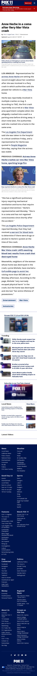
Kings (18, 494)
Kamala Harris (21, 573)
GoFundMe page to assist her (15, 271)
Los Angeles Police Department (20, 225)
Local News (6, 404)
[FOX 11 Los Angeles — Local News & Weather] (7, 3)
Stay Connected (6, 560)
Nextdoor (4, 573)
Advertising (5, 626)
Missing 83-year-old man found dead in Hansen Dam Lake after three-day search (23, 349)
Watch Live (28, 3)
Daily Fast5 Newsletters (5, 585)
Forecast (19, 451)
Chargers (19, 480)
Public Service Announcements (7, 633)
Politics (4, 467)
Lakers (19, 483)
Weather (20, 448)
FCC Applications (7, 630)
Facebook (5, 564)
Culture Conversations (6, 549)
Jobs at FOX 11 (6, 623)
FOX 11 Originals (7, 514)
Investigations (6, 546)
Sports (20, 476)
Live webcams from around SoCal (23, 525)
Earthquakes (21, 460)
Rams (18, 478)
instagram (18, 655)
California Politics (22, 562)
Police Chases (6, 456)
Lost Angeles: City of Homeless (7, 526)
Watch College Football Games (22, 618)
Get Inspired (5, 541)
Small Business (6, 596)
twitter (14, 655)
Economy (4, 593)
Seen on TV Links (7, 487)
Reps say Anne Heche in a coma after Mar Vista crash (18, 187)
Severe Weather (22, 466)
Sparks (19, 507)
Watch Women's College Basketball (22, 636)
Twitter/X (4, 575)
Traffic (19, 453)
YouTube (4, 571)
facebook (11, 655)
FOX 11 (17, 34)
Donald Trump (21, 566)
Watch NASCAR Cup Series (23, 624)
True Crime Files (6, 523)
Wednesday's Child (7, 521)
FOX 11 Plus (5, 638)
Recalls (4, 465)
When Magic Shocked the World (7, 534)
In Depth (4, 519)
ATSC (3, 636)
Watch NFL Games (23, 615)
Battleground (21, 575)
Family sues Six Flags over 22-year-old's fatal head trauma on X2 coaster (23, 358)
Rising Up (4, 544)
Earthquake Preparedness (21, 463)
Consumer (5, 462)
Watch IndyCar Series (21, 628)
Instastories (8, 306)
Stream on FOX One (21, 611)
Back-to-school (6, 485)
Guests (4, 478)
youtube (22, 655)
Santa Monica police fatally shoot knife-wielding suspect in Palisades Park (23, 374)
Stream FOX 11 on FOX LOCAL (22, 515)
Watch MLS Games (23, 643)
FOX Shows (5, 621)
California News (6, 453)
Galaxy (19, 505)
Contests (4, 613)
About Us (5, 610)
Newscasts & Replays (21, 519)
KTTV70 (4, 554)
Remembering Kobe (8, 552)
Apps (18, 522)
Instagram (5, 566)
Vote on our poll (6, 489)
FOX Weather (21, 471)
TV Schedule (5, 619)
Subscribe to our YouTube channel (17, 383)
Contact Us (5, 641)
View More (30, 404)
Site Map (4, 645)
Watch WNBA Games (21, 640)
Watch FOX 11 (23, 512)
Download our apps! (8, 580)
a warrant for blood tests (21, 232)
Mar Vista (27, 89)
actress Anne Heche (11, 76)
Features (5, 512)
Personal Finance (7, 598)
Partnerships (5, 643)
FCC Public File (6, 628)
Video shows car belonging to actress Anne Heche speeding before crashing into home (17, 61)
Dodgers (19, 487)
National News (6, 458)
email (25, 655)
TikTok (4, 568)
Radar (19, 456)
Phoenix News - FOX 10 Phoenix (22, 600)
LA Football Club (22, 498)
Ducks (19, 496)
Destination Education (5, 538)
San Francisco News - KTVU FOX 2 (23, 596)
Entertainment (24, 34)
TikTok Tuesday (6, 492)
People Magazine (19, 145)
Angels (19, 489)
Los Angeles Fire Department (19, 132)
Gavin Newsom (21, 571)
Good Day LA (7, 476)
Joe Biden (20, 568)
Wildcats (19, 492)
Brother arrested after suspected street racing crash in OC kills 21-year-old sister (23, 366)
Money (4, 591)
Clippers (19, 485)
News (4, 448)
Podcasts (4, 582)
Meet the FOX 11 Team (7, 616)
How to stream (6, 577)
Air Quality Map (21, 458)
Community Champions (5, 530)
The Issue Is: (5, 517)
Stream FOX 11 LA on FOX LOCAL (16, 315)
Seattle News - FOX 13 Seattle (23, 604)
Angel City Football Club (22, 501)
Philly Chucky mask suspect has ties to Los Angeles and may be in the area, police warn (23, 341)
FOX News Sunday (7, 469)
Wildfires (19, 468)
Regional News (20, 592)
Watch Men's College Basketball (22, 632)
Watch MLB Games (23, 621)
